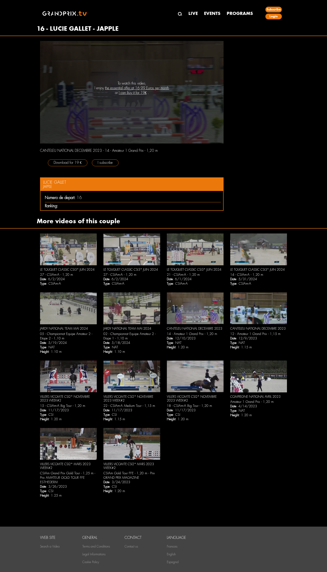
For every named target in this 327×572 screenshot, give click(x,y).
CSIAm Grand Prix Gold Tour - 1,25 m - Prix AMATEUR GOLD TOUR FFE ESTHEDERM (67, 477)
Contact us (131, 546)
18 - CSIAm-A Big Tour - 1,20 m (189, 406)
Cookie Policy (90, 562)
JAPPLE (47, 186)
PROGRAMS (240, 13)
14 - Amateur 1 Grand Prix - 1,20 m (192, 334)
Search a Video (50, 546)
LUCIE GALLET (54, 182)
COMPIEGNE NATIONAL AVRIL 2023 (255, 397)
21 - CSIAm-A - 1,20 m (183, 274)
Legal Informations (93, 554)
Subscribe (273, 9)
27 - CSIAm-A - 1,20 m (56, 274)
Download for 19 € (68, 162)
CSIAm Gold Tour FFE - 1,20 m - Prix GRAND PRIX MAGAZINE (129, 475)
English (171, 554)
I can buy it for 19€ (133, 92)
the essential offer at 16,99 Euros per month (137, 88)
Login (273, 16)
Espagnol (173, 562)
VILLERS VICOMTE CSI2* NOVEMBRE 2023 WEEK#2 (65, 399)
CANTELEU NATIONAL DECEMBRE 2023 (194, 329)
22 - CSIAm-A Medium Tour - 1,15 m (129, 406)
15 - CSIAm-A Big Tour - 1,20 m (62, 406)
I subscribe (105, 162)
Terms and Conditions (96, 546)
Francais (172, 546)
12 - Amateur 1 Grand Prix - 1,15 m (255, 334)
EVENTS (212, 13)
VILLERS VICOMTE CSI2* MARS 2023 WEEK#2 (65, 466)
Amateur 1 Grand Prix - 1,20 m (252, 402)
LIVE (193, 13)
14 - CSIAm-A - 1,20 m (246, 274)
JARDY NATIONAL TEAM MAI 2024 (64, 329)
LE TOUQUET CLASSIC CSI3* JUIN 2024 (67, 270)
